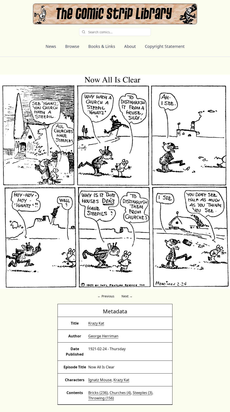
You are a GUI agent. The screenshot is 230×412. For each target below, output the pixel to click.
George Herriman (103, 336)
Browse (72, 46)
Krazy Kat (96, 323)
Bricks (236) (98, 392)
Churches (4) (120, 392)
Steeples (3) (142, 392)
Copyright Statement (165, 46)
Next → (127, 296)
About (130, 46)
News (51, 46)
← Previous (105, 296)
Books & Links (101, 46)
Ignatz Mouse (100, 379)
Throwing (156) (101, 398)
